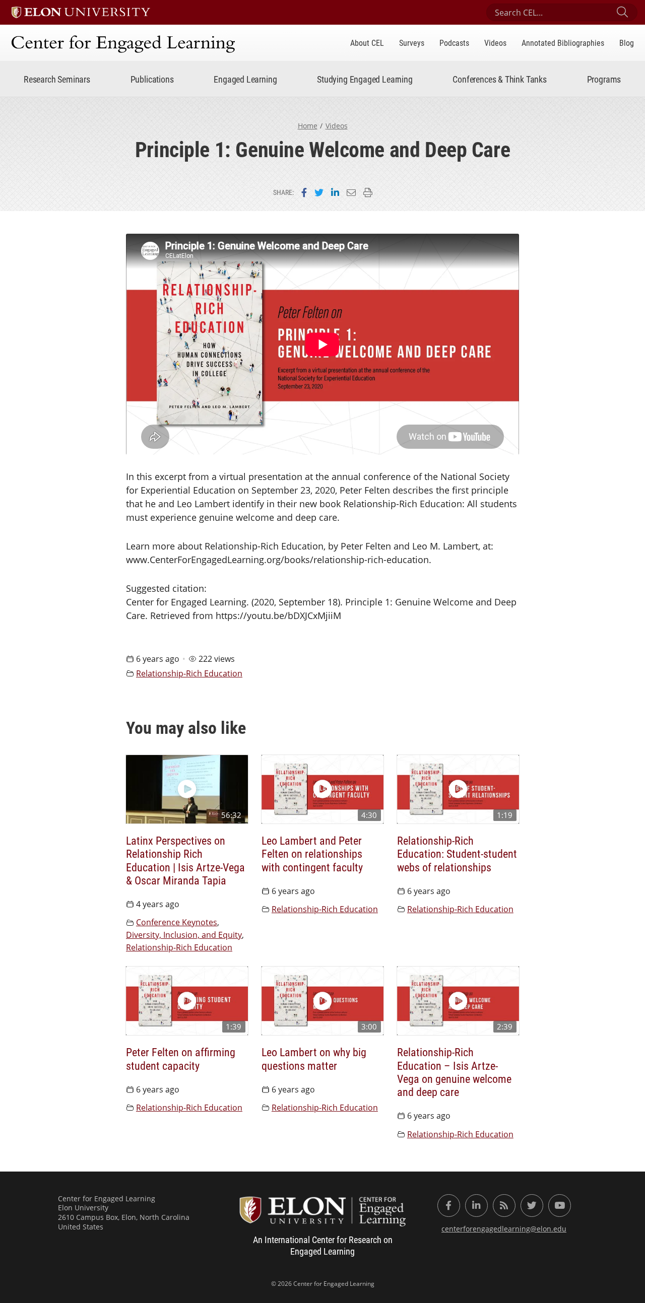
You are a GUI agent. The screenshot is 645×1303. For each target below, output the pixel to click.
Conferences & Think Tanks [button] (500, 79)
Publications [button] (152, 79)
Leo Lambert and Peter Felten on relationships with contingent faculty (312, 854)
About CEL (367, 42)
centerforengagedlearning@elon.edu (503, 1228)
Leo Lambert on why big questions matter (314, 1059)
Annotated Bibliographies (563, 42)
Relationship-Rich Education (189, 673)
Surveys (411, 42)
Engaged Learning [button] (245, 79)
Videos (495, 42)
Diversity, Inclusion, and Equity (184, 934)
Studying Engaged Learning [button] (365, 79)
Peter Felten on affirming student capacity (180, 1059)
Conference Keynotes (176, 922)
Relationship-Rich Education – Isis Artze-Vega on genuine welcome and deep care (454, 1072)
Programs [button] (604, 79)
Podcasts (454, 42)
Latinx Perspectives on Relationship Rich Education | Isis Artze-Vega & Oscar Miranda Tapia (185, 860)
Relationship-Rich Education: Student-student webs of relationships (457, 854)
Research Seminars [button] (57, 79)
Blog (626, 42)
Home (307, 125)
